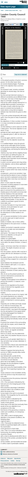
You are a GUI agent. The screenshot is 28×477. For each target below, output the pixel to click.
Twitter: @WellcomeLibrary (9, 451)
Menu (6, 2)
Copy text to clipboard (21, 74)
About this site (17, 458)
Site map (18, 460)
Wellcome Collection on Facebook (10, 454)
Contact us (3, 458)
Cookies (12, 460)
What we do (9, 458)
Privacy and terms (5, 460)
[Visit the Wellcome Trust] (20, 474)
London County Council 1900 (11, 10)
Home (2, 10)
